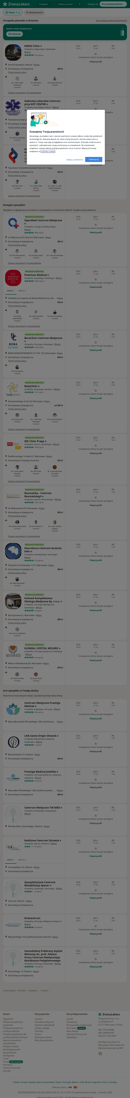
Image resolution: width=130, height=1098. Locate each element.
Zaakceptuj (94, 159)
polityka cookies (48, 151)
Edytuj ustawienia (75, 160)
